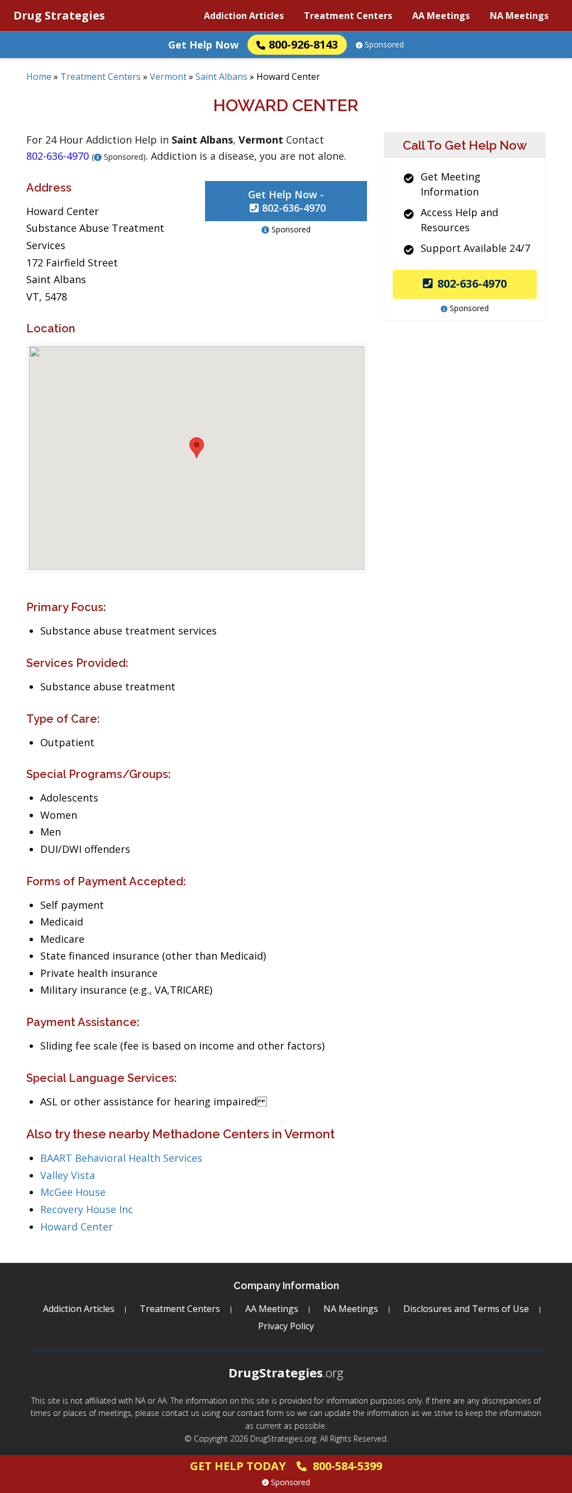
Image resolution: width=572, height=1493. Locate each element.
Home (38, 76)
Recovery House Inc (86, 1209)
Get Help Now (203, 44)
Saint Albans (221, 76)
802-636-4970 (472, 283)
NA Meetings (519, 15)
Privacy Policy (286, 1326)
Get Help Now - (287, 201)
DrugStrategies (286, 1372)
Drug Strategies (59, 15)
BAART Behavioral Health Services (121, 1158)
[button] (196, 447)
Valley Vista (67, 1175)
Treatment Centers (348, 15)
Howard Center (76, 1226)
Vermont (168, 76)
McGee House (73, 1192)
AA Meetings (441, 15)
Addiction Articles (244, 15)
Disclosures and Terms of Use (466, 1309)
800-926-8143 (303, 44)
